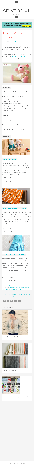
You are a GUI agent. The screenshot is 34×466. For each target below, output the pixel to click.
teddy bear (12, 289)
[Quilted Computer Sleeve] (15, 367)
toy (16, 289)
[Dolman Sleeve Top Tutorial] (15, 334)
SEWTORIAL (17, 10)
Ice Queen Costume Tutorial (14, 254)
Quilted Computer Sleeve (11, 370)
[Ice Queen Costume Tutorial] (16, 251)
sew (28, 287)
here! (28, 125)
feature (11, 287)
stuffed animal (6, 289)
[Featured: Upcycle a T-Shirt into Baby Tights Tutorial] (11, 393)
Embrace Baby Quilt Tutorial (14, 208)
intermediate (24, 287)
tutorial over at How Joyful (19, 56)
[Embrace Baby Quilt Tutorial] (16, 205)
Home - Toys (11, 285)
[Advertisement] (17, 421)
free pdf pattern (16, 287)
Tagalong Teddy (9, 159)
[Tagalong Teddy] (16, 156)
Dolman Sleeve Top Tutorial (11, 336)
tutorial (19, 289)
